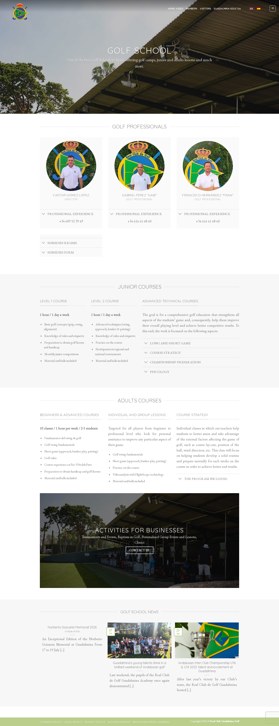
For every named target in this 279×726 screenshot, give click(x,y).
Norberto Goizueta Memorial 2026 (72, 627)
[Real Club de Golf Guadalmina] (19, 11)
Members (191, 8)
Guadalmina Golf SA (227, 8)
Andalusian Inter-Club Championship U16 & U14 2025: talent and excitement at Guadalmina (207, 667)
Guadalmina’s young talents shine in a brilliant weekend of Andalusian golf (139, 665)
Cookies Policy (50, 722)
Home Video (175, 8)
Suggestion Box (119, 722)
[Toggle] (43, 214)
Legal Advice (73, 722)
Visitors (205, 8)
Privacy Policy (95, 722)
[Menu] (273, 8)
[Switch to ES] (258, 8)
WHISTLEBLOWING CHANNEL (151, 722)
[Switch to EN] (251, 8)
